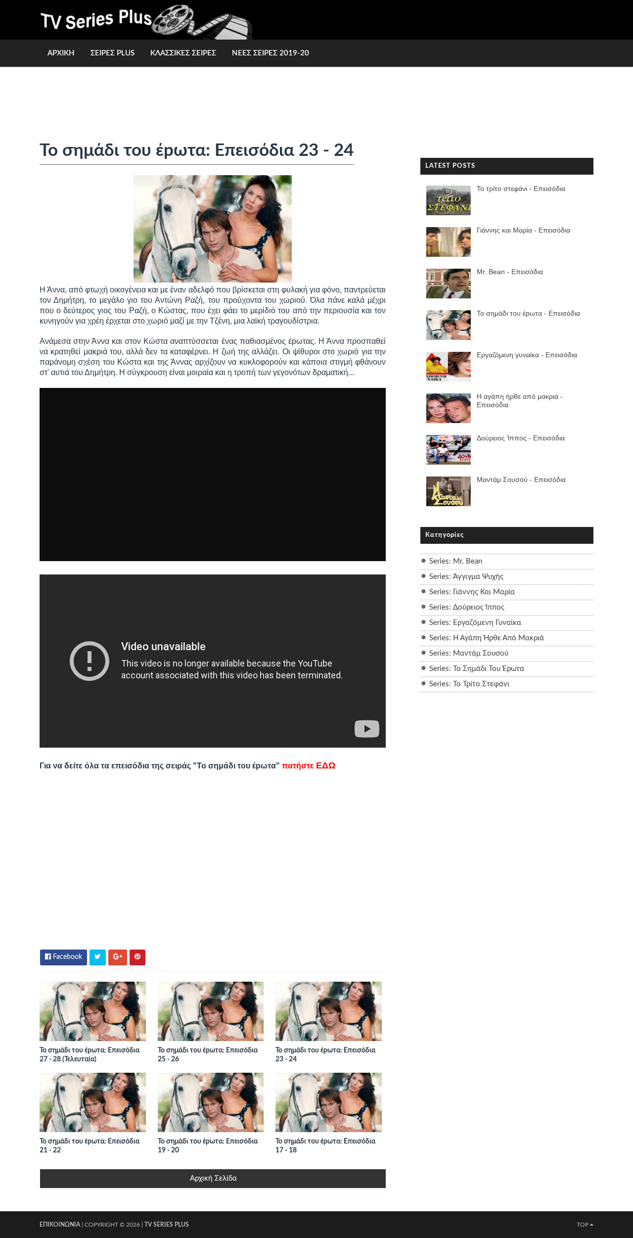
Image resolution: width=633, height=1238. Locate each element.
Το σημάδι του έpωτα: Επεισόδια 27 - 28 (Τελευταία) (89, 1055)
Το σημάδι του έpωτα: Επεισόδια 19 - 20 (208, 1146)
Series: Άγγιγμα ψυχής (466, 576)
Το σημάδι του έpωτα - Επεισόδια (528, 313)
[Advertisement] (316, 97)
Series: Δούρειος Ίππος (466, 607)
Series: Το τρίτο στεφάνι (469, 684)
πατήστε (308, 766)
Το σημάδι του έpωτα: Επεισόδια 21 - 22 (89, 1146)
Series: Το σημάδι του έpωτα (476, 668)
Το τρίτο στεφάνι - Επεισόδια (521, 188)
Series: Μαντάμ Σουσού (468, 653)
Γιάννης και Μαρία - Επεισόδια (523, 230)
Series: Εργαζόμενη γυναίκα (475, 622)
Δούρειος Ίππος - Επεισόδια (521, 438)
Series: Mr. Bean (455, 561)
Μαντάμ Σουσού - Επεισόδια (521, 479)
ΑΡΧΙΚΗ (61, 53)
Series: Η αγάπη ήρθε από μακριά (486, 638)
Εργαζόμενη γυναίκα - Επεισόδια (527, 355)
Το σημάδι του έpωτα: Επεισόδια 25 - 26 (208, 1055)
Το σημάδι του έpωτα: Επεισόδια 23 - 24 (325, 1055)
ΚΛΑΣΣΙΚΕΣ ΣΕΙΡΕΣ (183, 53)
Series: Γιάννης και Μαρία (472, 592)
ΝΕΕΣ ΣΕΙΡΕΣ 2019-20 (270, 53)
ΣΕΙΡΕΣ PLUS (112, 53)
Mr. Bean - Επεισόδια (510, 272)
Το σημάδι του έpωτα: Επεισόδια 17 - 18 (325, 1146)
